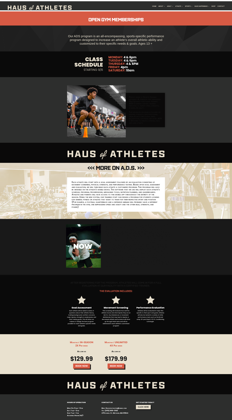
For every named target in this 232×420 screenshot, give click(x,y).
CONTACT (221, 6)
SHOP (213, 6)
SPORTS (188, 6)
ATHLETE (178, 6)
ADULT (169, 6)
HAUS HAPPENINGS (201, 6)
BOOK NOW (81, 366)
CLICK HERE (143, 407)
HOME (154, 6)
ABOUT (160, 6)
